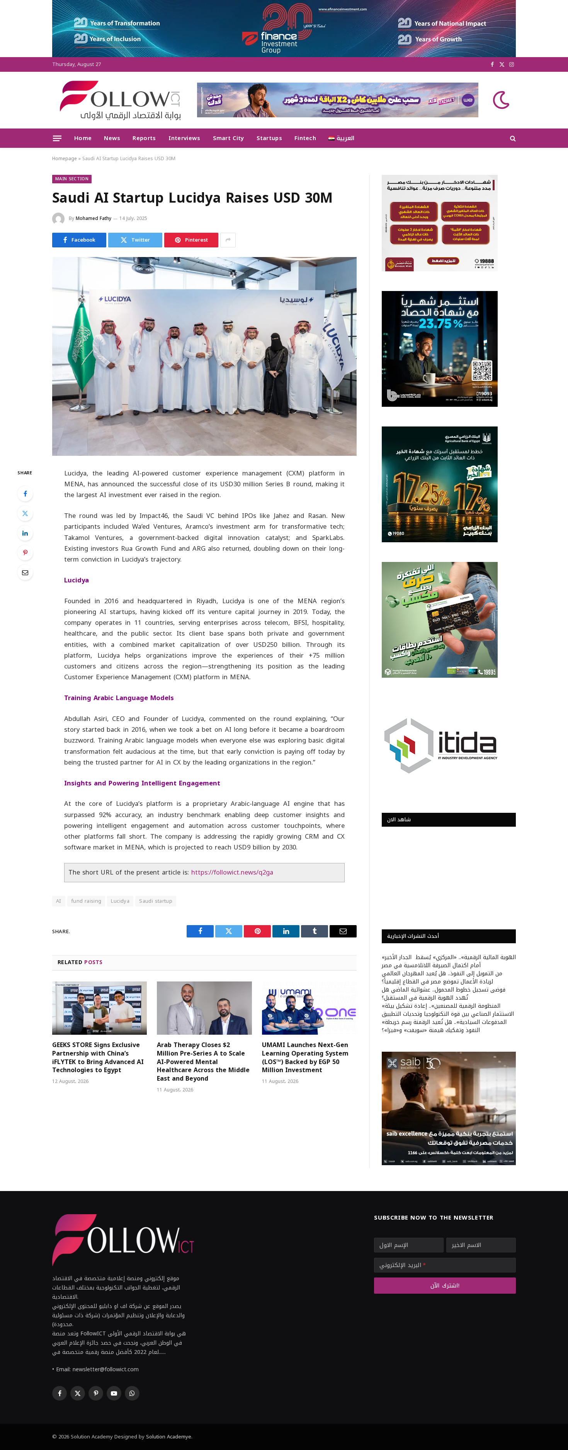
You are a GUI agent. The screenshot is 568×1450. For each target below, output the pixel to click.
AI (58, 901)
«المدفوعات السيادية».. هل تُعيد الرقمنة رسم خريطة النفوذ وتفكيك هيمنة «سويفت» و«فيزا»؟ (444, 1026)
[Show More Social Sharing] (228, 240)
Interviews (184, 138)
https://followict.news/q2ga (232, 872)
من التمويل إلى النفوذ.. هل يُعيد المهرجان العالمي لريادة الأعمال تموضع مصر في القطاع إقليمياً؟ (442, 977)
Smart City (228, 138)
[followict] (118, 100)
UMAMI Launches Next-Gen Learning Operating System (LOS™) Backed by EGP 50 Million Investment (305, 1057)
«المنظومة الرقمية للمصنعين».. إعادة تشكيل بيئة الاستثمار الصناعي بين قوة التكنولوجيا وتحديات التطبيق (448, 1010)
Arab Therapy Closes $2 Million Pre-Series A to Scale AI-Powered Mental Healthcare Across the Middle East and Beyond (203, 1062)
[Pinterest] (25, 552)
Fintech (305, 138)
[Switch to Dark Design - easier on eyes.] (500, 100)
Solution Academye (168, 1437)
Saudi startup (155, 901)
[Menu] (57, 138)
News (112, 138)
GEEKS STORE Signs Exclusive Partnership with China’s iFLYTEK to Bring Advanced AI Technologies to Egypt (98, 1057)
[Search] (512, 138)
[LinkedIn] (25, 533)
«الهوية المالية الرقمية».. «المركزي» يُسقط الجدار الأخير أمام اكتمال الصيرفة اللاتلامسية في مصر (449, 961)
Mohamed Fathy (93, 218)
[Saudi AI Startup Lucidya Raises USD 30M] (204, 356)
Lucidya (120, 901)
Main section (71, 179)
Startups (269, 138)
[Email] (25, 572)
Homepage (64, 158)
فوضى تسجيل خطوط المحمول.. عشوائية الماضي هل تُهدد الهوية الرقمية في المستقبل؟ (443, 994)
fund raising (86, 901)
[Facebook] (25, 493)
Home (83, 138)
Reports (144, 138)
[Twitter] (25, 513)
